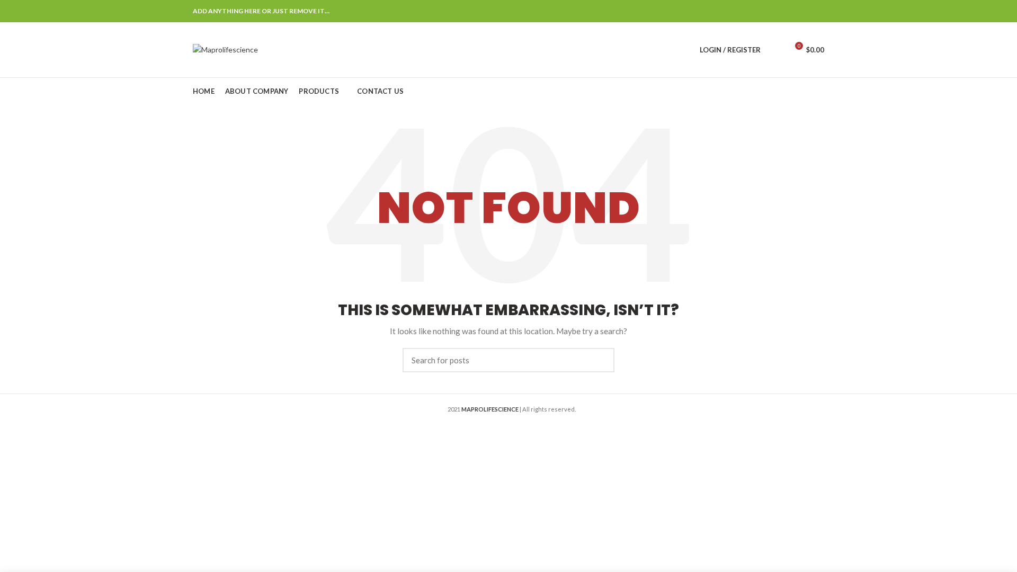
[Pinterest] (791, 11)
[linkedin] (804, 11)
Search (600, 360)
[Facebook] (764, 11)
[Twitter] (777, 11)
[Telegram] (817, 11)
